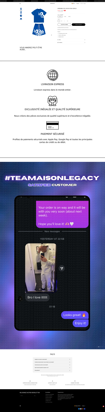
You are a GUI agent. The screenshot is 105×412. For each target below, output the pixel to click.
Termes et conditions (48, 397)
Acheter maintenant (78, 24)
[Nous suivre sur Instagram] (20, 405)
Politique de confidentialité (49, 394)
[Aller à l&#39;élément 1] (21, 9)
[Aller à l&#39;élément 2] (21, 12)
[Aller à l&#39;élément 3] (21, 15)
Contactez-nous (47, 400)
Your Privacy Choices (48, 402)
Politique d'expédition (48, 395)
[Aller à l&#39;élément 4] (21, 19)
